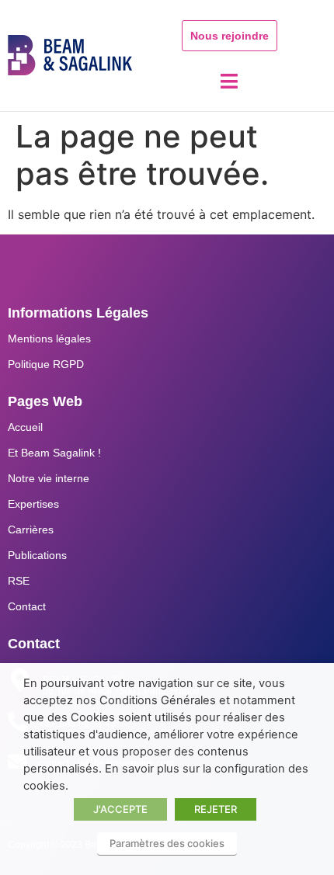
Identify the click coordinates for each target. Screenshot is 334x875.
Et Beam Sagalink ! (54, 452)
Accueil (25, 427)
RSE (19, 581)
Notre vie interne (48, 478)
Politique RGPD (46, 364)
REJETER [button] (215, 809)
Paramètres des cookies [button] (167, 843)
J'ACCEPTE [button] (120, 809)
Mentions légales (49, 338)
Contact (27, 606)
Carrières (31, 529)
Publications (37, 555)
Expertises (33, 504)
